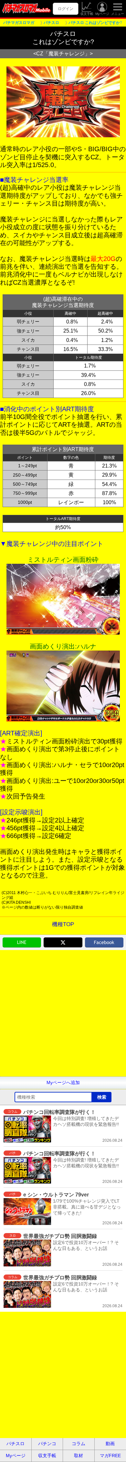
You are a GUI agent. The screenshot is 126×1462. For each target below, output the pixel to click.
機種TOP (63, 924)
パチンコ (47, 1443)
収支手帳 (86, 14)
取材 (78, 1455)
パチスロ (15, 1443)
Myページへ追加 (63, 1082)
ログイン (65, 8)
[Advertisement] (63, 1013)
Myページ (102, 14)
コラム (78, 1443)
